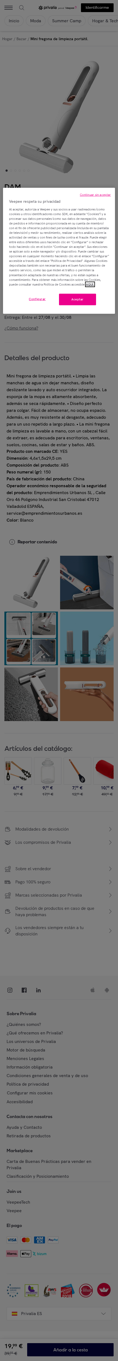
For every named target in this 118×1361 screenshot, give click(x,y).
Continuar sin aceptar (95, 195)
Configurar (37, 299)
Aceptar (77, 299)
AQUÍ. (90, 284)
